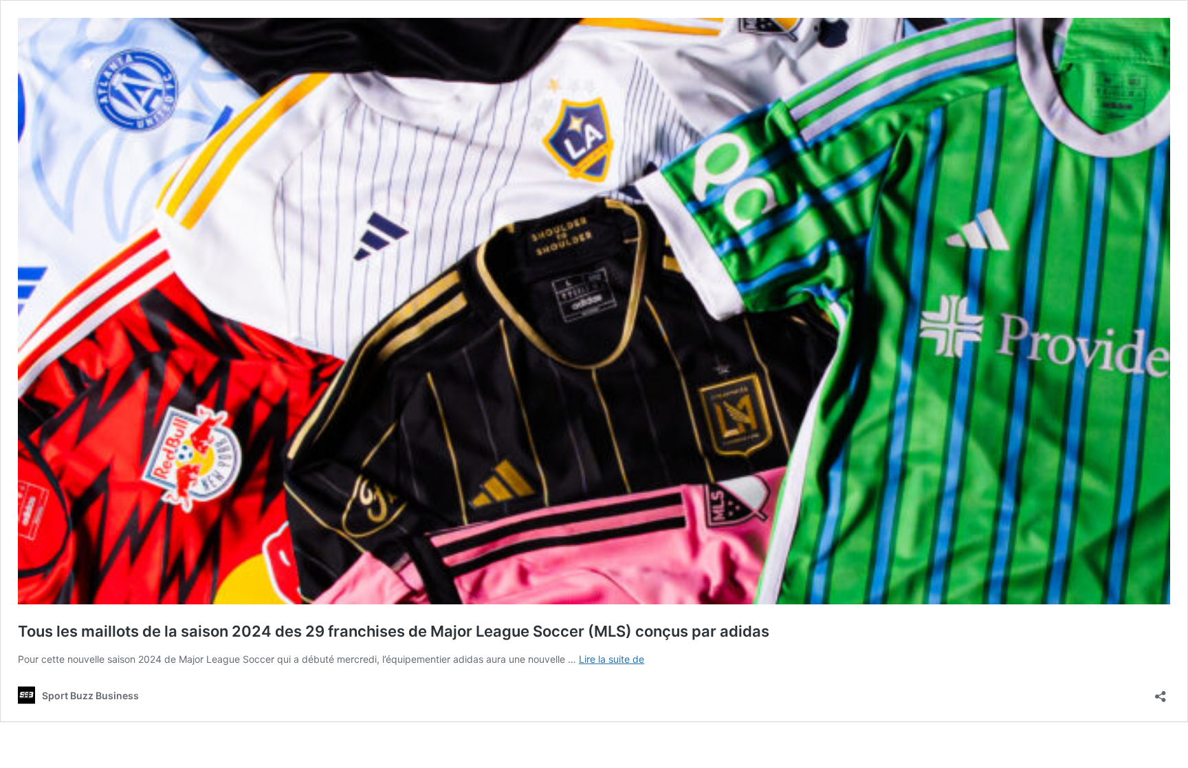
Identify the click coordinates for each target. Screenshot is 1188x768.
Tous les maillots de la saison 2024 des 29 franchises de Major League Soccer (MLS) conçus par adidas (393, 631)
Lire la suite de (611, 659)
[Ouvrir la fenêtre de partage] (1160, 692)
